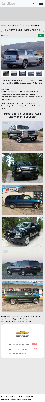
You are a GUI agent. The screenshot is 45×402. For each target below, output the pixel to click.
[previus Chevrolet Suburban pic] (3, 30)
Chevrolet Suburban (30, 25)
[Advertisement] (22, 14)
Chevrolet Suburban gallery (14, 316)
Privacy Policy (30, 396)
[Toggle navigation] (40, 3)
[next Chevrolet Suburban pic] (41, 30)
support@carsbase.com (21, 399)
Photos (4, 25)
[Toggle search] (29, 3)
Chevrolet (14, 25)
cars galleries (24, 321)
